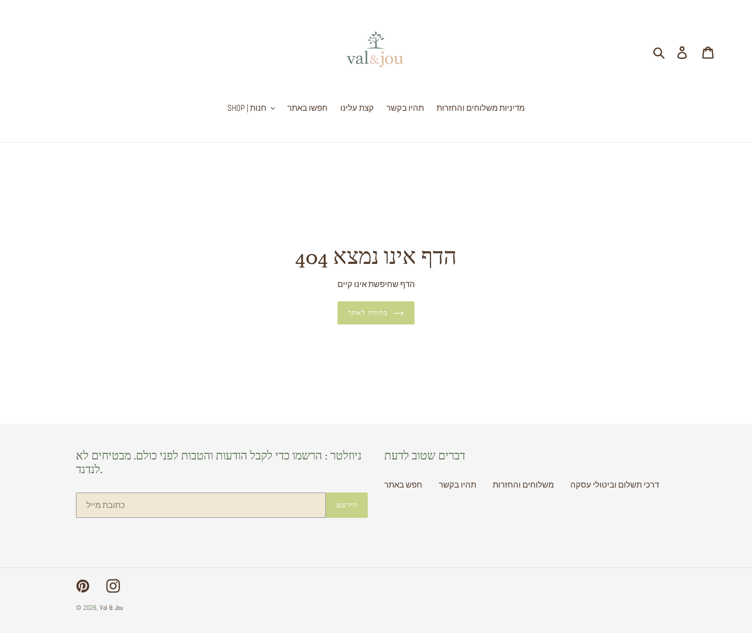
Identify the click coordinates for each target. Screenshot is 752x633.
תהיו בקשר (457, 484)
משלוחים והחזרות (523, 484)
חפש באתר (403, 484)
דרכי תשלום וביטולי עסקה (614, 484)
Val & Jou (111, 607)
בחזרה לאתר (368, 312)
